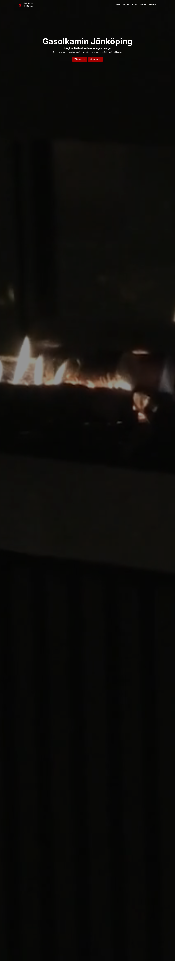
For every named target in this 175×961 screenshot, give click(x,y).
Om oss (95, 59)
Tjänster (79, 59)
